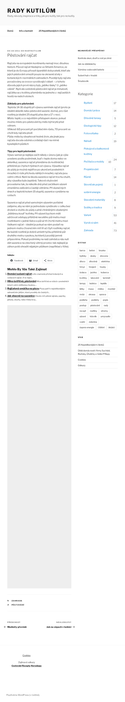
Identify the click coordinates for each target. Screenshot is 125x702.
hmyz (82, 267)
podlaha (83, 300)
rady (106, 305)
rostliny (93, 311)
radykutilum (33, 51)
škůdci (111, 327)
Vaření (87, 215)
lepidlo (103, 283)
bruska (102, 250)
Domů (10, 30)
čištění (101, 327)
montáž (111, 289)
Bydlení (88, 102)
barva (82, 250)
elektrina (105, 261)
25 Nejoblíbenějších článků (52, 30)
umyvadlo (105, 316)
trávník (93, 316)
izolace (83, 272)
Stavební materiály (94, 199)
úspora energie (87, 327)
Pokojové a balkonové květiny (96, 151)
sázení (83, 316)
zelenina (93, 322)
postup (83, 305)
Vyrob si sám (91, 222)
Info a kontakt (26, 30)
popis (105, 300)
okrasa (92, 294)
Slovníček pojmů (93, 184)
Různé (87, 176)
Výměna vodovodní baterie (91, 69)
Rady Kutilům (31, 10)
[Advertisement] (39, 446)
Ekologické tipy (92, 125)
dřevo (82, 261)
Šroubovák (83, 81)
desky (93, 256)
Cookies (82, 359)
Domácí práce (92, 110)
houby (103, 267)
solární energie (92, 192)
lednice (92, 283)
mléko (101, 289)
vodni (82, 322)
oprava (102, 294)
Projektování (91, 169)
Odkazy (81, 365)
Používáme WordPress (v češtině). (23, 695)
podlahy (95, 300)
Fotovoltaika (91, 133)
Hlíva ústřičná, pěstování (21, 281)
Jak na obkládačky (87, 64)
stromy (104, 311)
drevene (104, 256)
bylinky (83, 256)
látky (82, 289)
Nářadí (87, 141)
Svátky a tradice (93, 207)
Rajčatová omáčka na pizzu (23, 288)
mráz (82, 294)
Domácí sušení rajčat (19, 273)
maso (91, 289)
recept (83, 311)
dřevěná (93, 261)
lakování (95, 278)
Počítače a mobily (94, 161)
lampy (83, 283)
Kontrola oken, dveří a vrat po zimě (94, 58)
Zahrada (17, 601)
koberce (105, 272)
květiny (83, 278)
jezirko (93, 272)
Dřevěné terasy (92, 118)
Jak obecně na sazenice (21, 295)
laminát (106, 278)
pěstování (18, 605)
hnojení (92, 267)
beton (92, 250)
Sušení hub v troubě (87, 75)
